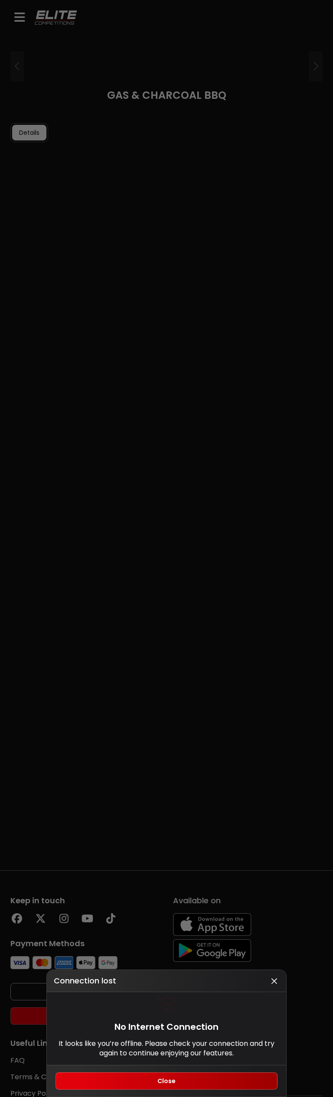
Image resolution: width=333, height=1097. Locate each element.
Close (166, 1081)
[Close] (274, 981)
